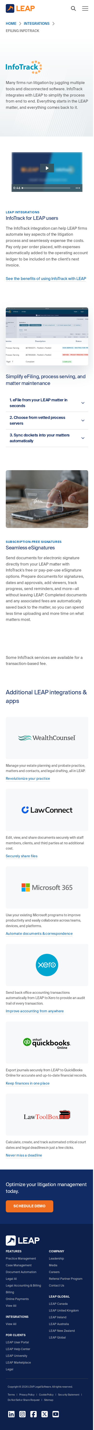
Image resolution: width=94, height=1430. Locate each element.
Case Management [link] (19, 1265)
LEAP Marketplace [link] (18, 1362)
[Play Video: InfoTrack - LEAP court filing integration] (47, 168)
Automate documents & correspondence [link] (39, 933)
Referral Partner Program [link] (65, 1278)
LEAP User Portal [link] (17, 1342)
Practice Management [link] (21, 1258)
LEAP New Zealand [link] (62, 1330)
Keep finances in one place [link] (27, 1083)
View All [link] (11, 1305)
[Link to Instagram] (22, 1414)
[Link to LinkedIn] (11, 1414)
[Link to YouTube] (55, 1414)
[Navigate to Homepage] (20, 8)
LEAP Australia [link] (59, 1324)
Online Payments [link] (17, 1299)
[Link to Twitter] (44, 1414)
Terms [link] (11, 1394)
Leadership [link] (56, 1258)
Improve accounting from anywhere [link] (35, 1011)
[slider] (46, 188)
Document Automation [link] (21, 1272)
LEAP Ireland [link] (57, 1317)
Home (11, 23)
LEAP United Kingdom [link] (64, 1310)
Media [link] (53, 1265)
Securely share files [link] (21, 856)
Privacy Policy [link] (26, 1394)
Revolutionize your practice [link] (28, 778)
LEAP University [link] (16, 1356)
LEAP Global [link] (57, 1337)
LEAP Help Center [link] (18, 1349)
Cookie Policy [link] (46, 1394)
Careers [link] (54, 1272)
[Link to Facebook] (33, 1414)
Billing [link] (10, 1292)
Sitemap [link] (48, 1400)
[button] (73, 8)
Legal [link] (9, 1369)
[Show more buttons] (77, 188)
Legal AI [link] (11, 1278)
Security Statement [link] (68, 1394)
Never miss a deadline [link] (24, 1155)
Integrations (36, 23)
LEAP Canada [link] (58, 1304)
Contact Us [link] (56, 1285)
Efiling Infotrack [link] (22, 31)
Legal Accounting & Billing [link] (23, 1285)
